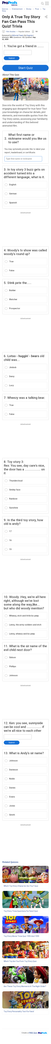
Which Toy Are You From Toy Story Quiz (20, 961)
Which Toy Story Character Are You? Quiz (21, 886)
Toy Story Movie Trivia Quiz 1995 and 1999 (21, 936)
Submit (12, 58)
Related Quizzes (10, 862)
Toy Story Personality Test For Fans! (19, 1011)
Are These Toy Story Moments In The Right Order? (25, 986)
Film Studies (11, 32)
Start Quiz (25, 68)
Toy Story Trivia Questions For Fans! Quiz (21, 911)
